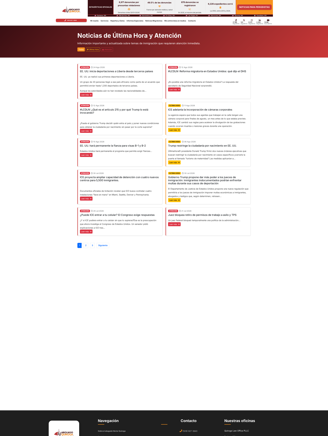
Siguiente (102, 245)
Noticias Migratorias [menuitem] (153, 21)
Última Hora (94, 49)
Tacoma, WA (238, 15)
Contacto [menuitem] (192, 21)
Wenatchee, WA (124, 15)
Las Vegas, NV (193, 15)
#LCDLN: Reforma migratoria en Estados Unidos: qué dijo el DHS (207, 71)
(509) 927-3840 (190, 431)
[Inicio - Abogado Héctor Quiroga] (71, 9)
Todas (81, 49)
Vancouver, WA (216, 15)
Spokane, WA (101, 15)
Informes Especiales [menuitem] (135, 21)
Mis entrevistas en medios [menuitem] (175, 21)
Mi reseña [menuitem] (94, 21)
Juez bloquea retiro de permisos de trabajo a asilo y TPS (202, 214)
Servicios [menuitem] (104, 21)
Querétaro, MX (262, 15)
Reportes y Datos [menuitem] (117, 21)
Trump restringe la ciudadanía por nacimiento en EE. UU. (202, 145)
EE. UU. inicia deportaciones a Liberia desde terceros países (116, 71)
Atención (108, 49)
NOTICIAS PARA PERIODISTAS (254, 7)
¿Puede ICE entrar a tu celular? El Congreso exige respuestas (117, 214)
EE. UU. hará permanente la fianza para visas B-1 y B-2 (113, 145)
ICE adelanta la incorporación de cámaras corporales (200, 109)
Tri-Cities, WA (170, 15)
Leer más (85, 95)
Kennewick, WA (147, 15)
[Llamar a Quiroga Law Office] (71, 20)
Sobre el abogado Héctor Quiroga (112, 431)
